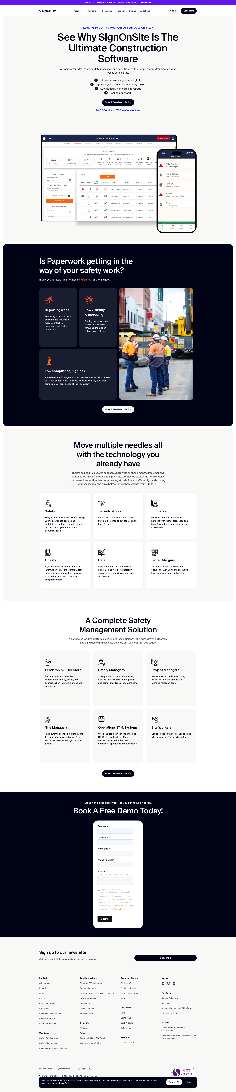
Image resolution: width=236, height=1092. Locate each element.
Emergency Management (50, 1013)
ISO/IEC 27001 (127, 1042)
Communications (47, 1003)
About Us (84, 1028)
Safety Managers (88, 998)
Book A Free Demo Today (118, 102)
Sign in (173, 11)
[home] (47, 11)
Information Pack (169, 1013)
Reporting (44, 1008)
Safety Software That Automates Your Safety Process (179, 1037)
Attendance (44, 983)
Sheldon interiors (128, 988)
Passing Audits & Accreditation (53, 1048)
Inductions (44, 988)
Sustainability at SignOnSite (93, 1038)
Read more (146, 2)
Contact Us (126, 1018)
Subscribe (165, 958)
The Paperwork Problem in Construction (173, 1029)
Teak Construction (129, 993)
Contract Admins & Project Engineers (97, 993)
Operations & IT (87, 1008)
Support (122, 11)
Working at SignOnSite (90, 1043)
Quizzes (165, 1003)
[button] (78, 10)
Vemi (123, 998)
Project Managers (88, 988)
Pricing (132, 11)
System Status (63, 1069)
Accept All (174, 1082)
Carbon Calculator (170, 998)
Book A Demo (127, 1023)
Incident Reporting (48, 1024)
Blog (123, 1013)
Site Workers (86, 1003)
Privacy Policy (45, 1069)
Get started (126, 1028)
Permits (42, 998)
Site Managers (86, 1013)
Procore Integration (48, 1018)
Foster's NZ (126, 983)
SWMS (42, 993)
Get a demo (189, 11)
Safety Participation (48, 1038)
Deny (189, 1082)
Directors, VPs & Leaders (91, 983)
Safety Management (48, 1043)
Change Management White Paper (177, 1008)
